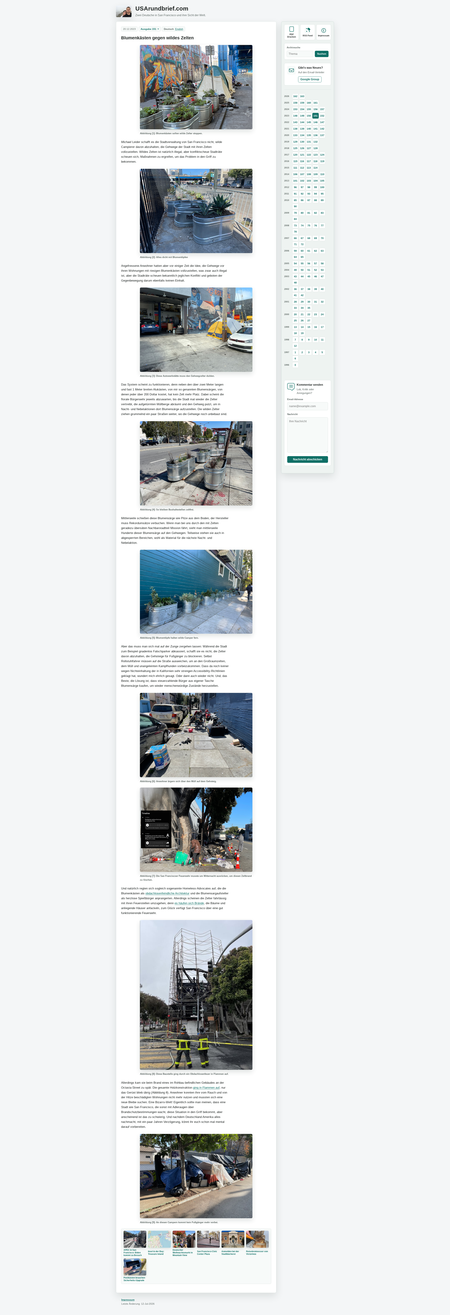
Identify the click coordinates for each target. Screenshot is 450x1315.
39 (315, 289)
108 (309, 174)
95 (322, 193)
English (179, 29)
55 (302, 263)
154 (302, 109)
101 (295, 180)
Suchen (321, 54)
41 (295, 295)
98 (308, 187)
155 (309, 109)
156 (315, 109)
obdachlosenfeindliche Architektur (167, 893)
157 (322, 109)
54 (295, 263)
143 (295, 122)
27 (308, 320)
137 (322, 135)
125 (295, 148)
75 (308, 225)
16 (315, 327)
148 (295, 115)
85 (295, 200)
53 (322, 270)
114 (315, 167)
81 (308, 212)
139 (302, 128)
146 (315, 122)
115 (295, 161)
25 (295, 320)
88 (315, 200)
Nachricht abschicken (307, 459)
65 (302, 257)
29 (302, 301)
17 (322, 327)
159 (302, 102)
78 (295, 231)
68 (308, 238)
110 (322, 174)
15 (308, 327)
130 (302, 141)
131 (309, 141)
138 (295, 128)
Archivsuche (293, 47)
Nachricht (292, 414)
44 (302, 276)
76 (315, 225)
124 (322, 154)
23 (315, 314)
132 (315, 141)
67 (302, 238)
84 (295, 219)
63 (322, 250)
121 (302, 154)
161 (315, 102)
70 (322, 238)
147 (322, 122)
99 (315, 187)
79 (295, 212)
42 (302, 295)
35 (308, 307)
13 (295, 327)
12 (295, 345)
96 (295, 187)
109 (315, 174)
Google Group (309, 79)
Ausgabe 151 (148, 29)
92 (302, 193)
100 (322, 187)
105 (322, 180)
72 (302, 244)
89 (322, 200)
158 (295, 102)
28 (295, 301)
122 (309, 154)
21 (302, 314)
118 (315, 161)
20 (295, 314)
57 (315, 263)
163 (302, 96)
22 (308, 314)
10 (315, 339)
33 (295, 307)
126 (302, 148)
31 (315, 301)
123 (315, 154)
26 (302, 320)
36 (295, 289)
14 (302, 327)
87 (308, 200)
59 (295, 250)
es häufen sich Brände (189, 903)
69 (315, 238)
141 (315, 128)
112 (302, 167)
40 (322, 289)
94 (315, 193)
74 (302, 225)
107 (302, 174)
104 (315, 180)
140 (309, 128)
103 (309, 180)
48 (295, 282)
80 (302, 212)
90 (295, 206)
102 (302, 180)
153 (295, 109)
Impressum (127, 1299)
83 (322, 212)
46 (315, 276)
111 (295, 167)
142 (322, 128)
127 (309, 148)
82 (315, 212)
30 (308, 301)
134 (302, 135)
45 (308, 276)
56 (308, 263)
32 (322, 301)
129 (295, 141)
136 (315, 135)
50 (302, 270)
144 (302, 122)
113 (309, 167)
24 (322, 314)
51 (308, 270)
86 (302, 200)
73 (295, 225)
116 (302, 161)
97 (302, 187)
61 (308, 250)
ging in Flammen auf (206, 1087)
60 (302, 250)
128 (315, 148)
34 (302, 307)
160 (309, 102)
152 (322, 115)
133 (295, 135)
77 (322, 225)
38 (308, 289)
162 (295, 96)
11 (322, 339)
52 (315, 270)
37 (302, 289)
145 (309, 122)
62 (315, 250)
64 (295, 257)
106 (295, 174)
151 (315, 115)
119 (322, 161)
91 (295, 193)
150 (309, 115)
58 (322, 263)
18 (295, 333)
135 (309, 135)
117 (309, 161)
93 (308, 193)
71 (295, 244)
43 (295, 276)
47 (322, 276)
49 (295, 270)
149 (302, 115)
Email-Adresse (295, 399)
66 (295, 238)
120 (295, 154)
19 (302, 333)
